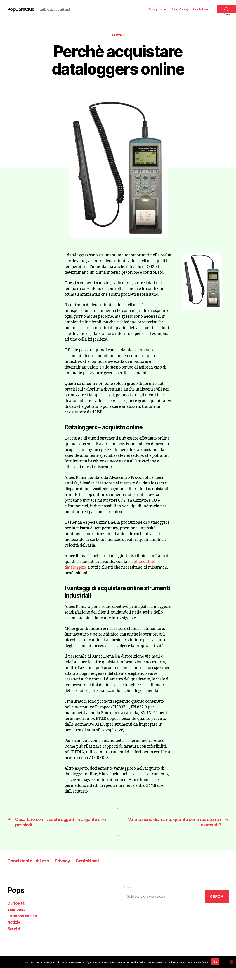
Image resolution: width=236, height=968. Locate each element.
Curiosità (16, 903)
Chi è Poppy (179, 9)
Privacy (62, 861)
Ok (215, 962)
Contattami (201, 9)
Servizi (118, 35)
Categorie (155, 9)
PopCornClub (20, 9)
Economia (16, 909)
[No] (231, 962)
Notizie (13, 922)
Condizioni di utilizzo (28, 861)
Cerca (127, 887)
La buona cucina (22, 916)
